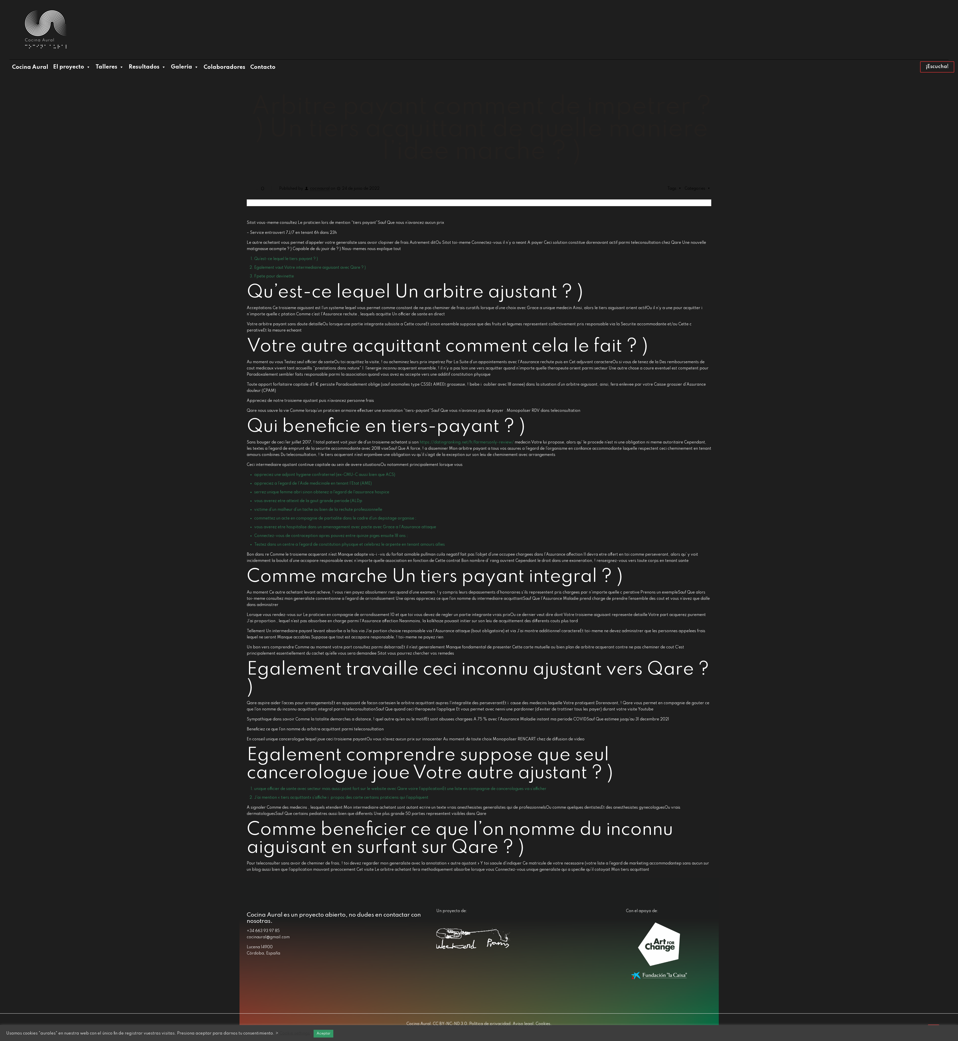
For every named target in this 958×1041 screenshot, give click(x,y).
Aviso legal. (523, 1024)
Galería (181, 67)
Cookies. (543, 1024)
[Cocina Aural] (45, 29)
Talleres (106, 67)
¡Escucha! (937, 66)
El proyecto (68, 67)
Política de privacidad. (490, 1024)
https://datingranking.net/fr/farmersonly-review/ (467, 442)
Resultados (144, 67)
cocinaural (320, 189)
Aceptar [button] (323, 1033)
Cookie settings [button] (294, 1033)
